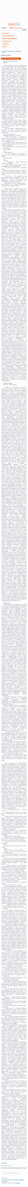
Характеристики (7, 41)
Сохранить (4, 1163)
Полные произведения (9, 38)
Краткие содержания (8, 35)
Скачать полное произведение (11, 58)
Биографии (5, 43)
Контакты (17, 1183)
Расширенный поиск (17, 27)
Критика (4, 46)
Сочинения (5, 33)
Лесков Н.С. (19, 51)
